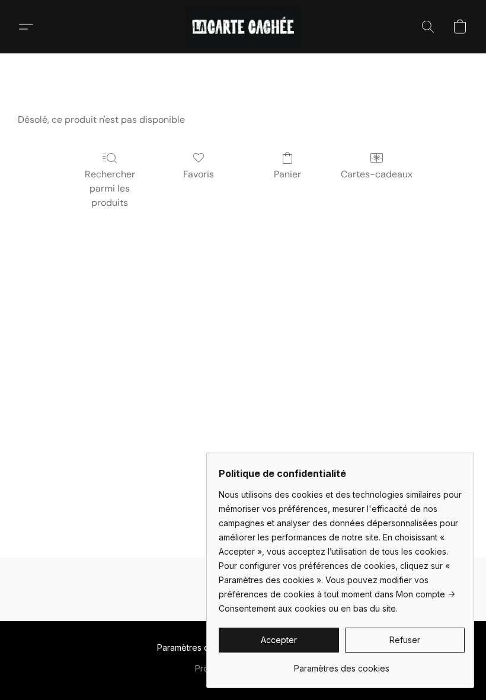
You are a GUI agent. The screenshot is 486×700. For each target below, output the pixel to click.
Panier (287, 174)
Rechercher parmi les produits (110, 188)
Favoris (198, 174)
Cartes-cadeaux (377, 174)
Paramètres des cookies (204, 647)
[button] (243, 26)
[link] (342, 664)
